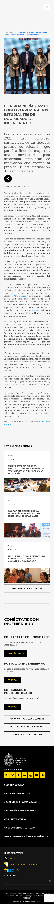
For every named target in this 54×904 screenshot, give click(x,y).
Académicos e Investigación (21, 802)
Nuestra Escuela (14, 785)
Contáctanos (16, 653)
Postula (13, 680)
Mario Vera (32, 310)
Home (6, 32)
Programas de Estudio (17, 793)
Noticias (12, 32)
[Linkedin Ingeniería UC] (24, 775)
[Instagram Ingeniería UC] (7, 775)
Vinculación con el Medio (19, 828)
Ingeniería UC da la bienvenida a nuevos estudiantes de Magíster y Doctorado (26, 558)
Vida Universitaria (15, 819)
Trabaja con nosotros (27, 734)
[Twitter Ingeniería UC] (13, 775)
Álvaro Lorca (20, 296)
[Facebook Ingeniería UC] (18, 775)
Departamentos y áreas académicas (26, 836)
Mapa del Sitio (36, 901)
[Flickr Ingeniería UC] (36, 775)
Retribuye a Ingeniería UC (26, 727)
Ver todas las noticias (27, 588)
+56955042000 (27, 898)
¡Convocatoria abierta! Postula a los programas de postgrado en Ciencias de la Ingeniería (25, 470)
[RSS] (42, 775)
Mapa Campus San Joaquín (27, 719)
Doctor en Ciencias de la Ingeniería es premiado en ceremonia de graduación (23, 513)
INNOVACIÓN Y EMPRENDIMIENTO (21, 810)
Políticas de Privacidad (21, 901)
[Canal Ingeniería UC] (30, 775)
